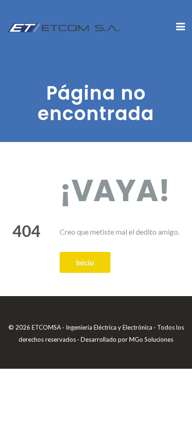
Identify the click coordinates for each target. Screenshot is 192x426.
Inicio (85, 262)
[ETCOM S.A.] (64, 26)
